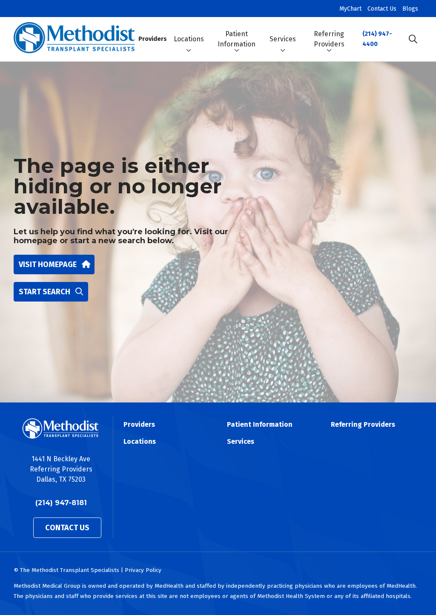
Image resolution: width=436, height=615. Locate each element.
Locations (189, 39)
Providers (152, 39)
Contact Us (381, 8)
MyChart (350, 8)
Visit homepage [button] (48, 264)
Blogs (410, 8)
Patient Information (236, 39)
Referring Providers (329, 39)
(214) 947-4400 (377, 39)
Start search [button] (44, 291)
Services (283, 39)
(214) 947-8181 (61, 503)
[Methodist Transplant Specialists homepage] (74, 39)
